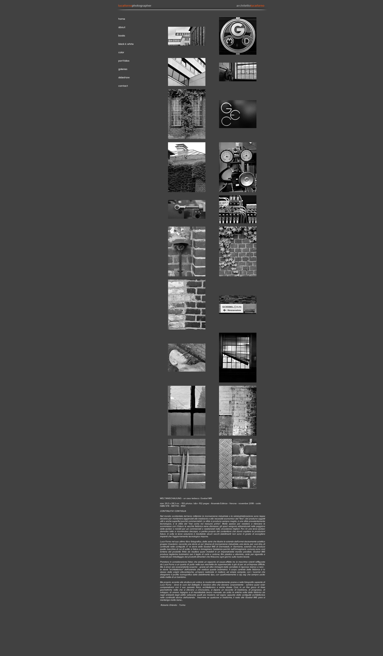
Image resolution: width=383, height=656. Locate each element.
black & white (126, 44)
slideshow (124, 77)
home (121, 19)
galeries (122, 69)
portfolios (123, 60)
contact (123, 86)
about (121, 27)
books (121, 35)
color (121, 52)
